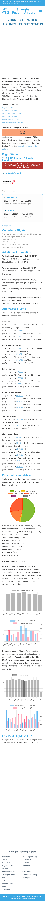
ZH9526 (19, 455)
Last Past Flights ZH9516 (12, 122)
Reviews (26, 866)
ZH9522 (19, 449)
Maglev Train (7, 883)
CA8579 (19, 330)
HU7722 (19, 378)
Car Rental (26, 871)
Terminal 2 (26, 863)
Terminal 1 (26, 860)
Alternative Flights (9, 116)
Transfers (6, 889)
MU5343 (19, 401)
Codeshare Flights (9, 110)
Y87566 (19, 419)
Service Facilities (9, 871)
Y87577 (19, 425)
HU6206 (19, 372)
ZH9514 (19, 443)
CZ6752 (19, 354)
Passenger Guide (29, 857)
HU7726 (19, 384)
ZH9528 (19, 461)
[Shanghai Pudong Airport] (5, 10)
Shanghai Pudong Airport (23, 11)
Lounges (26, 877)
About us (39, 896)
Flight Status (7, 107)
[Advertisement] (22, 52)
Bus (3, 877)
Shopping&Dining (29, 874)
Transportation (8, 874)
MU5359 (19, 407)
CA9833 (19, 336)
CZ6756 (19, 360)
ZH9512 (19, 437)
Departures (6, 863)
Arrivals (5, 860)
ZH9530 (19, 467)
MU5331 (19, 396)
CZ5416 (19, 348)
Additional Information (11, 113)
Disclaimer (25, 896)
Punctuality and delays (11, 119)
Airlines (5, 868)
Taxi (4, 880)
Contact (32, 896)
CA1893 (19, 324)
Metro (4, 886)
